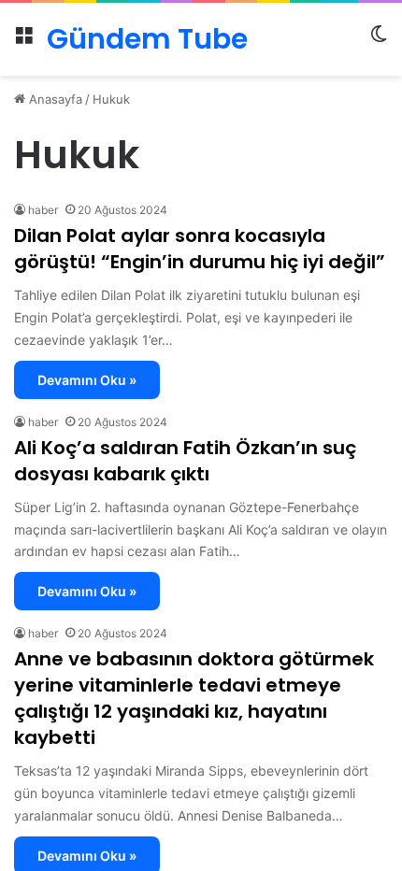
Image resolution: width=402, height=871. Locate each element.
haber (43, 210)
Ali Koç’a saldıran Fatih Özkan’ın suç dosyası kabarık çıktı (185, 461)
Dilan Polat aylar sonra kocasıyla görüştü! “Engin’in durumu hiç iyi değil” (199, 248)
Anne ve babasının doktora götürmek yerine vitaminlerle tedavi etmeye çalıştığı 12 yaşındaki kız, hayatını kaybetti (194, 698)
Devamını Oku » (86, 380)
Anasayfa (53, 99)
